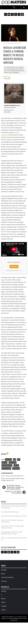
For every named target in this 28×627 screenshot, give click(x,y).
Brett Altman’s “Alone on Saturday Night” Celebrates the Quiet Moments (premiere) (15, 487)
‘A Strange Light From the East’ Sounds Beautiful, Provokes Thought (11, 533)
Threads (3, 610)
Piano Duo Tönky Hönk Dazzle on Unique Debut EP (14, 538)
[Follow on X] (5, 14)
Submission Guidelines (7, 577)
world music (16, 468)
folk (14, 459)
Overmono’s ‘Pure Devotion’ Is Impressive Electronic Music (12, 521)
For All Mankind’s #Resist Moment (10, 512)
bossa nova (8, 459)
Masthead (3, 570)
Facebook (3, 591)
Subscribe (14, 266)
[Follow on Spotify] (22, 14)
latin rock (4, 462)
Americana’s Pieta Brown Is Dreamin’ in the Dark (14, 516)
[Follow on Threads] (19, 14)
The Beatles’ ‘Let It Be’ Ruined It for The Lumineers (13, 492)
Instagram (4, 606)
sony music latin (6, 468)
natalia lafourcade (7, 465)
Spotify (3, 602)
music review (12, 462)
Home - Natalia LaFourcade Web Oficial (12, 476)
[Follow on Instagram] (15, 14)
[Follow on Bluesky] (9, 14)
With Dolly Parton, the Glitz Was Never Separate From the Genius (14, 507)
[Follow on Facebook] (12, 14)
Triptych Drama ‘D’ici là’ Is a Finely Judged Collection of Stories (12, 527)
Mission (3, 573)
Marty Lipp (7, 77)
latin (18, 459)
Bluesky (3, 598)
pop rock (16, 465)
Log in (20, 270)
